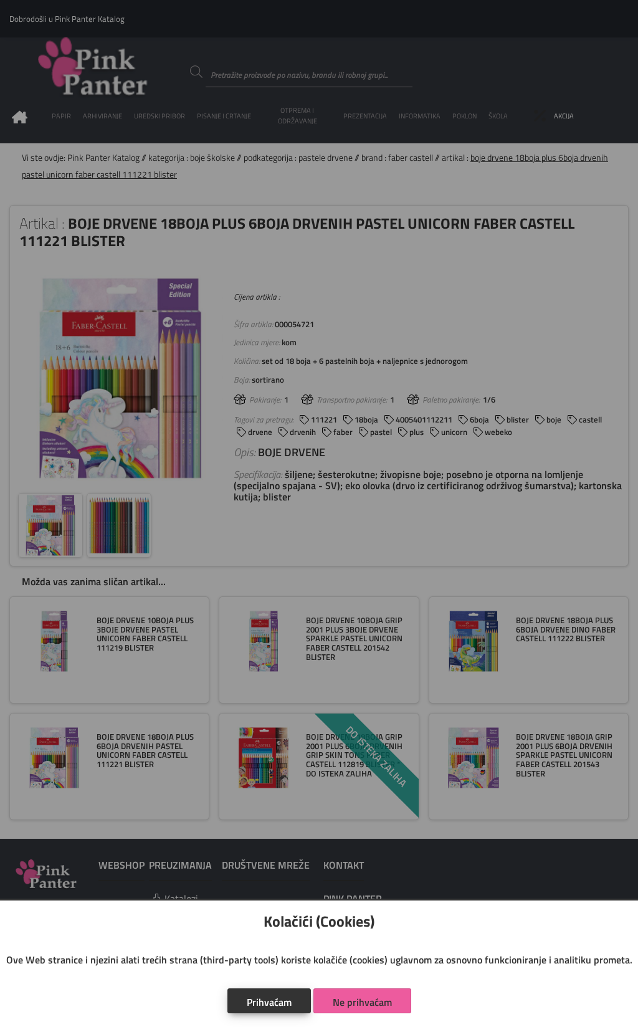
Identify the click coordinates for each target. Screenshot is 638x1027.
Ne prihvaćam (362, 1002)
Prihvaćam (269, 1002)
